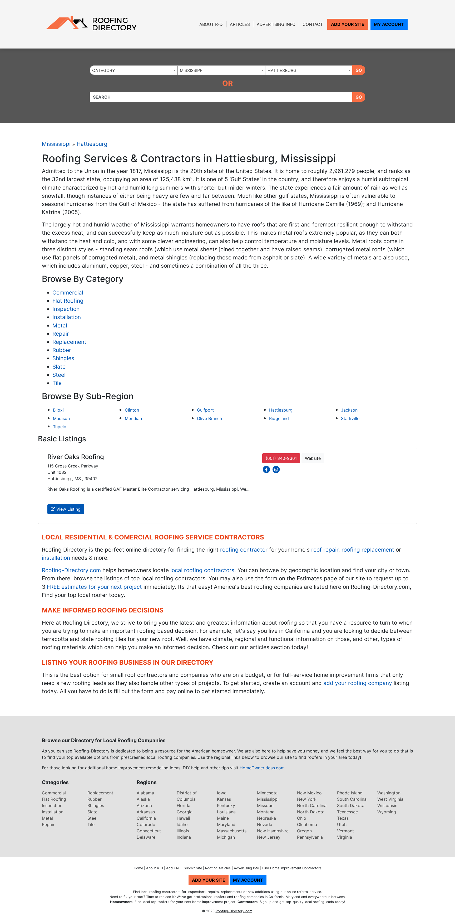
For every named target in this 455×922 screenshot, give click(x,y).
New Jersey (268, 837)
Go (358, 70)
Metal (59, 325)
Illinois (183, 830)
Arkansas (146, 811)
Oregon (304, 830)
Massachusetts (231, 830)
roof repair (324, 549)
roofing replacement (368, 549)
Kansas (224, 799)
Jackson (349, 410)
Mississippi (56, 144)
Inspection (66, 309)
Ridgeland (279, 418)
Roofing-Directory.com (71, 570)
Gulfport (205, 410)
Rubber (61, 350)
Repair (60, 333)
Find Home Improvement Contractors (292, 868)
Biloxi (58, 410)
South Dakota (350, 805)
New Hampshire (273, 830)
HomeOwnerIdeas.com (262, 767)
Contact (313, 24)
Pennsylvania (310, 837)
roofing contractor (244, 549)
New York (306, 799)
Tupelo (59, 426)
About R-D (211, 24)
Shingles (63, 358)
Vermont (345, 830)
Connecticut (149, 830)
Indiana (184, 837)
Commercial (67, 292)
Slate (59, 366)
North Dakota (310, 811)
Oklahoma (307, 824)
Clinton (132, 410)
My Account (389, 24)
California (146, 818)
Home (138, 868)
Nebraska (266, 818)
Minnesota (267, 792)
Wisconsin (387, 805)
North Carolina (312, 805)
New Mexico (309, 792)
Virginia (344, 837)
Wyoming (386, 811)
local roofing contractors (202, 570)
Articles (240, 24)
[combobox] (133, 70)
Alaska (143, 799)
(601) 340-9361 (281, 458)
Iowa (221, 792)
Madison (61, 418)
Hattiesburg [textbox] (282, 70)
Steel (59, 374)
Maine (223, 818)
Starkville (350, 418)
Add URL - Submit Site (184, 868)
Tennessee (347, 811)
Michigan (226, 837)
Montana (265, 811)
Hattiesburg (92, 144)
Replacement (69, 342)
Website (313, 458)
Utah (342, 824)
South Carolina (352, 799)
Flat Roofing (67, 300)
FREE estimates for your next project (94, 586)
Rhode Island (350, 792)
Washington (388, 792)
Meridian (133, 418)
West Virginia (390, 799)
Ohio (301, 818)
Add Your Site (347, 24)
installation (56, 557)
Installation (66, 317)
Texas (343, 818)
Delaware (146, 837)
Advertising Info (276, 24)
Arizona (144, 805)
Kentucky (226, 805)
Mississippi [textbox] (192, 70)
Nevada (264, 824)
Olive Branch (209, 418)
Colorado (146, 824)
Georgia (184, 811)
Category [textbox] (103, 70)
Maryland (226, 824)
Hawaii (183, 818)
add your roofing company (357, 683)
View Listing (68, 509)
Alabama (145, 792)
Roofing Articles (218, 868)
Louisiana (226, 811)
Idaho (182, 824)
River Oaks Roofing (75, 457)
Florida (183, 805)
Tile (57, 383)
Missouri (265, 805)
